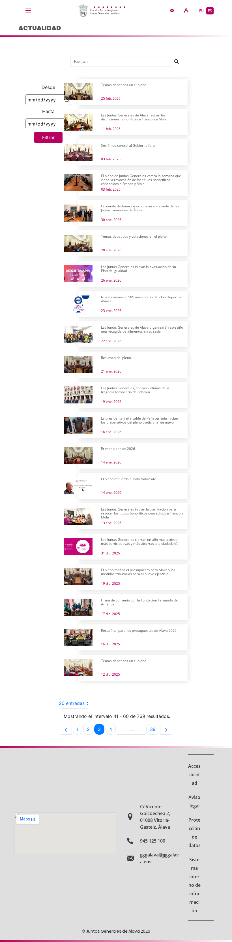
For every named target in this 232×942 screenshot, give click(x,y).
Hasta (48, 111)
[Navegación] (28, 10)
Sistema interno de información (194, 885)
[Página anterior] (66, 729)
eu (201, 10)
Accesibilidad (194, 774)
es (210, 10)
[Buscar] (176, 61)
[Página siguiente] (166, 729)
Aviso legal (194, 801)
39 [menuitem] (154, 730)
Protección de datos (194, 833)
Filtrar (48, 137)
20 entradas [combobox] (72, 703)
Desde (48, 87)
